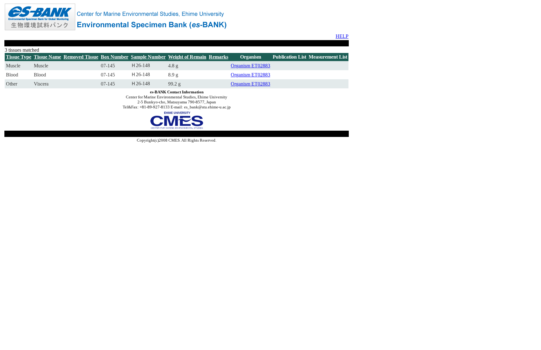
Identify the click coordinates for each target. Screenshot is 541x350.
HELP (342, 36)
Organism (241, 65)
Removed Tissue (81, 57)
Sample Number (148, 57)
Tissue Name (47, 57)
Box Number (114, 57)
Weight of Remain (187, 57)
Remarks (218, 57)
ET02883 (260, 65)
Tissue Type (18, 57)
